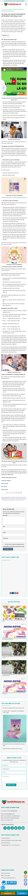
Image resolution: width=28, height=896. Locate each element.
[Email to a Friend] (14, 493)
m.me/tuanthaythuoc (15, 845)
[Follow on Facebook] (5, 828)
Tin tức (24, 497)
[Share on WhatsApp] (7, 493)
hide (7, 35)
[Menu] (2, 4)
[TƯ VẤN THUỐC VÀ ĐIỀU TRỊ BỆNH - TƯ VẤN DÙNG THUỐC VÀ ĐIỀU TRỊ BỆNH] (12, 4)
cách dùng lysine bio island (19, 498)
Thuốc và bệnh (20, 497)
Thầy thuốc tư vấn (14, 497)
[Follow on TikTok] (13, 593)
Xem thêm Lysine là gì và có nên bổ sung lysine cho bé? (14, 197)
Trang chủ (3, 9)
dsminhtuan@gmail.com (9, 813)
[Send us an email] (19, 828)
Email (4, 532)
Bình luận (5, 515)
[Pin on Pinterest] (16, 493)
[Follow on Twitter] (15, 593)
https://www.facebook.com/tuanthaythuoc (10, 816)
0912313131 (8, 893)
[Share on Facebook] (9, 493)
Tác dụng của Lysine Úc (20, 499)
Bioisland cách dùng (10, 498)
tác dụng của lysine (11, 499)
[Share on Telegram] (21, 493)
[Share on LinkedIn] (19, 493)
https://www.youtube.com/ (7, 820)
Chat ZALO (22, 893)
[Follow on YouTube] (17, 593)
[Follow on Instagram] (11, 593)
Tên (4, 526)
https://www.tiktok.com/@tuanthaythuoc (10, 818)
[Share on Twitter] (12, 493)
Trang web (5, 538)
